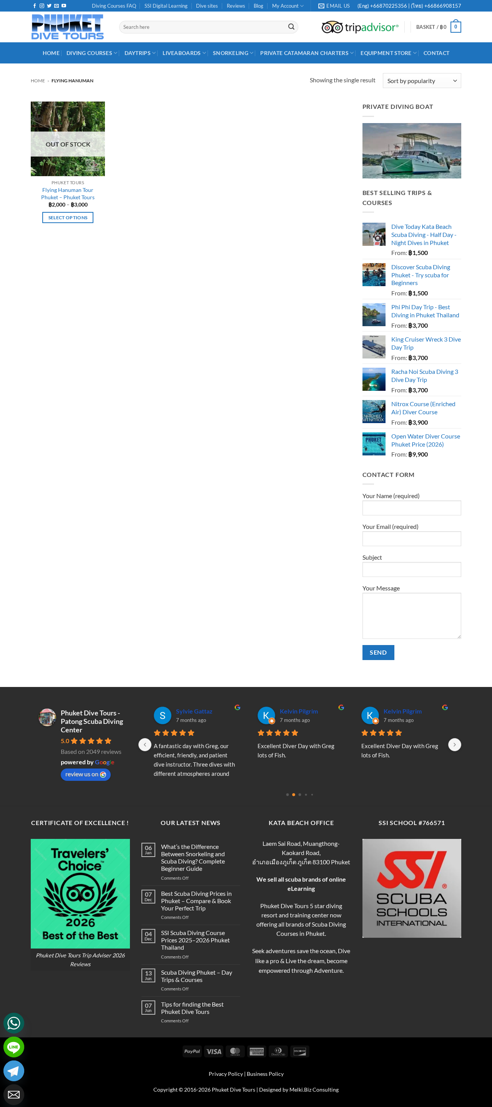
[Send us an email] (56, 6)
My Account (285, 6)
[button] (438, 27)
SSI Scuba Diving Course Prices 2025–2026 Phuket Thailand (195, 940)
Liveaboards (182, 53)
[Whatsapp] (13, 1023)
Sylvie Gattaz (194, 711)
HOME (51, 53)
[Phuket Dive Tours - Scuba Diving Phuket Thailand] (69, 27)
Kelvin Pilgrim (299, 711)
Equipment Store (386, 53)
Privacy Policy (226, 1073)
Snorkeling (230, 53)
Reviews (236, 6)
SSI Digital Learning (166, 6)
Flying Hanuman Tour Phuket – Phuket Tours (68, 193)
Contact (436, 53)
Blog (258, 6)
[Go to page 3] (306, 794)
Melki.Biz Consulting (314, 1089)
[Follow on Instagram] (42, 6)
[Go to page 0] (287, 794)
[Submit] (291, 27)
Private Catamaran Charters (304, 53)
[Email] (13, 1094)
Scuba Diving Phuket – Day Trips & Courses (196, 976)
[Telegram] (13, 1070)
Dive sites (207, 6)
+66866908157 (442, 6)
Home (38, 80)
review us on (81, 773)
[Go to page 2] (300, 794)
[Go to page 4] (312, 794)
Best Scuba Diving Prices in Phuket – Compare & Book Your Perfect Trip (196, 901)
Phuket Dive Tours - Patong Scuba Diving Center (92, 721)
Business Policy (265, 1073)
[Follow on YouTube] (64, 6)
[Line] (13, 1047)
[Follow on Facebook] (34, 6)
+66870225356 (389, 6)
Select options (68, 217)
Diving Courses (89, 53)
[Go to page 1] (293, 794)
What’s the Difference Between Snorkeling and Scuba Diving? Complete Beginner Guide (193, 857)
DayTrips (138, 53)
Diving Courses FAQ (114, 6)
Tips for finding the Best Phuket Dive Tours (192, 1007)
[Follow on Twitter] (49, 6)
